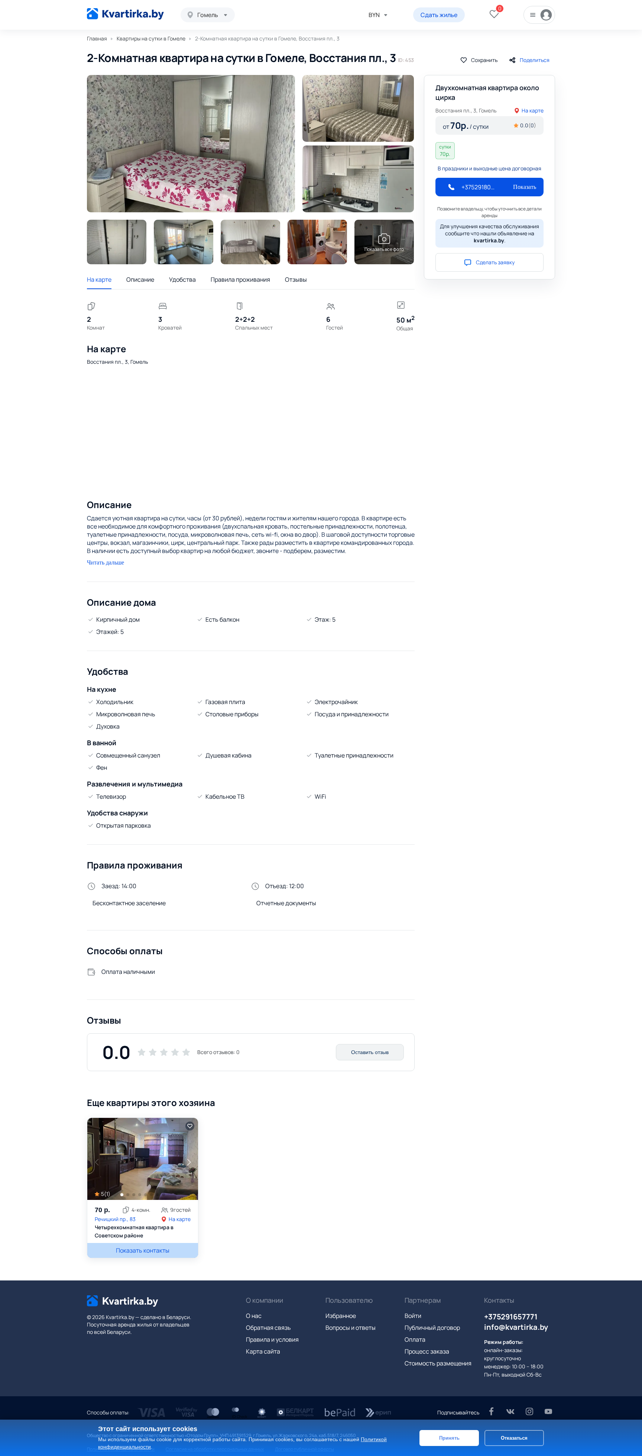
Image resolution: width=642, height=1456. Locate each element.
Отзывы (296, 279)
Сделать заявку (495, 262)
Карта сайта (263, 1351)
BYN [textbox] (374, 15)
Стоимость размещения (438, 1363)
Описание (140, 279)
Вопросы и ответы (350, 1328)
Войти (413, 1316)
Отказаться (514, 1437)
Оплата (415, 1339)
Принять (449, 1437)
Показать (524, 187)
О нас (254, 1316)
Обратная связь (268, 1328)
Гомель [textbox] (207, 15)
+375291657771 (511, 1317)
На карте (99, 279)
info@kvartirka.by (516, 1327)
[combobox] (208, 14)
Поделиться (534, 59)
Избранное (340, 1316)
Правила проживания (240, 279)
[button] (188, 1162)
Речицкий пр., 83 (115, 1219)
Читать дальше (105, 562)
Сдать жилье (439, 15)
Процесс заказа (427, 1351)
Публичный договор (432, 1328)
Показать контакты (142, 1250)
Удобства (182, 279)
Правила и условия (272, 1339)
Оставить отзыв (370, 1052)
